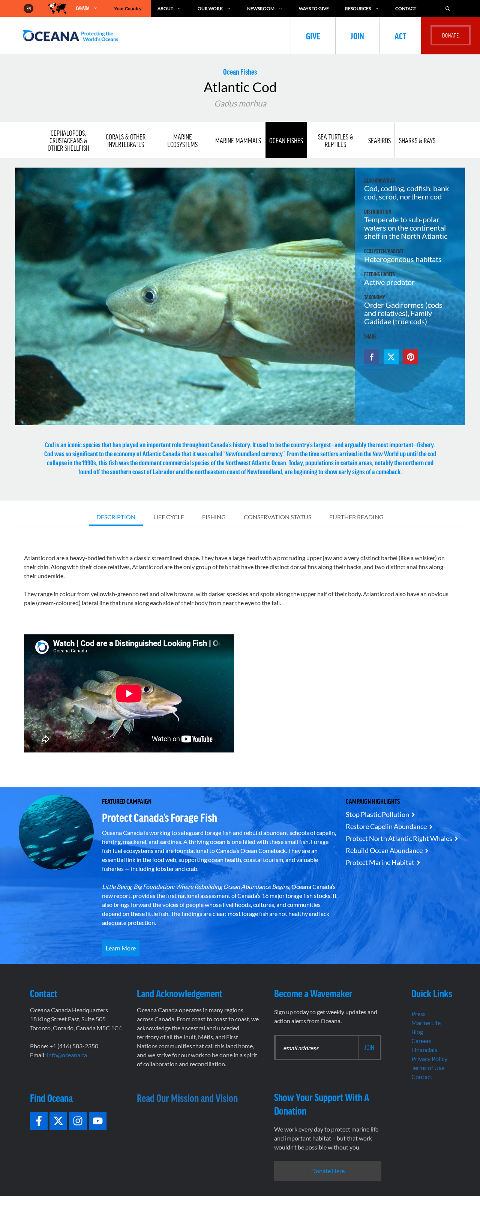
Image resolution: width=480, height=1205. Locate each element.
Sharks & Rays (417, 140)
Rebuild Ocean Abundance (384, 850)
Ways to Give (314, 8)
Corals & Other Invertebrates (126, 140)
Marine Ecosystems (182, 140)
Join (357, 35)
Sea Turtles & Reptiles (335, 140)
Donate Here (328, 1170)
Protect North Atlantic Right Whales (399, 838)
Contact (405, 8)
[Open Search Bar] (447, 8)
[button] (371, 356)
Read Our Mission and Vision (187, 1097)
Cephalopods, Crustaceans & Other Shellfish (68, 140)
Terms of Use (427, 1067)
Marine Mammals (238, 140)
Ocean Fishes (286, 140)
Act (400, 35)
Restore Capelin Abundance (386, 826)
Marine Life (426, 1022)
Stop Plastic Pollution (377, 814)
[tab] (116, 518)
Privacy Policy (429, 1058)
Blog (417, 1031)
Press (418, 1013)
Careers (421, 1040)
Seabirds (379, 140)
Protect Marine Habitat (380, 862)
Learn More (121, 948)
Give (313, 35)
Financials (424, 1049)
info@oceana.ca (67, 1054)
